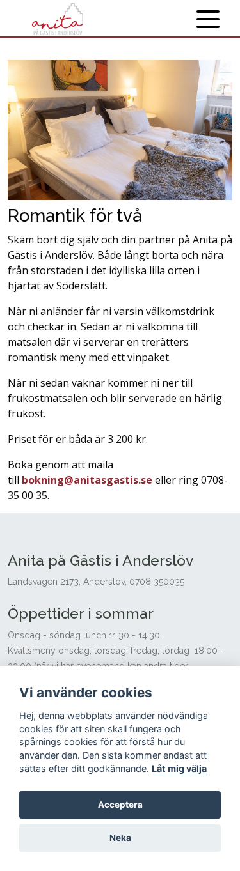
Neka (120, 838)
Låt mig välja (179, 768)
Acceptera (120, 804)
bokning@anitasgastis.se (87, 480)
